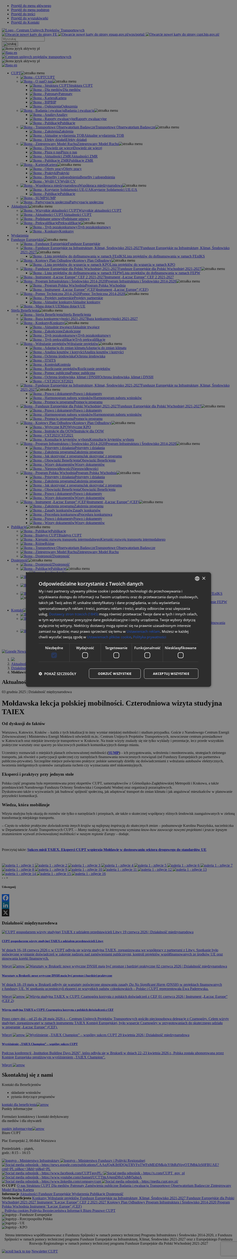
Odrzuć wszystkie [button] (114, 673)
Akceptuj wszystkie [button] (171, 673)
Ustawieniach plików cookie (109, 637)
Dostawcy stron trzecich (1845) (73, 614)
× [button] (203, 578)
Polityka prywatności (149, 637)
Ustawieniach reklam (143, 631)
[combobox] (197, 578)
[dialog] (118, 629)
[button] (57, 673)
